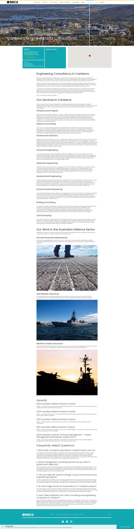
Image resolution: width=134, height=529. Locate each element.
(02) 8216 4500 (51, 52)
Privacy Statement (75, 514)
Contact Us (90, 2)
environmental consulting (43, 196)
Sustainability (75, 2)
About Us (44, 2)
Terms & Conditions (66, 514)
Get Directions (29, 57)
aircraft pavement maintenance (63, 240)
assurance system (70, 346)
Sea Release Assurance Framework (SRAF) (80, 296)
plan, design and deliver (62, 114)
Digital (83, 2)
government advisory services (51, 139)
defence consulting (43, 128)
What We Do (37, 2)
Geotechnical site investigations (68, 183)
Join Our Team (53, 2)
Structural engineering (43, 154)
